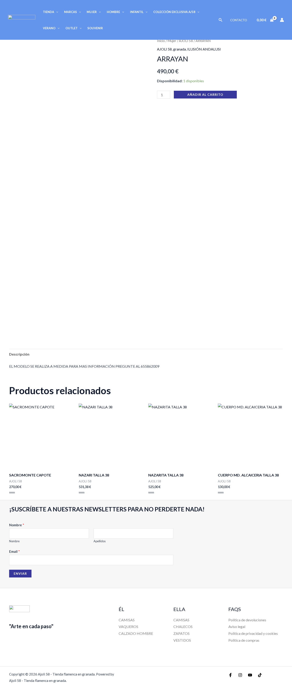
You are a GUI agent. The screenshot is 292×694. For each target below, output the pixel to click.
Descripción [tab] (19, 354)
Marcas (70, 12)
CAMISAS (127, 620)
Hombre (113, 12)
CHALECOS (183, 626)
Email (14, 551)
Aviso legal (236, 626)
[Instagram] (240, 675)
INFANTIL (136, 12)
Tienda (48, 12)
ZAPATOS (181, 633)
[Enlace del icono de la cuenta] (282, 20)
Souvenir (95, 28)
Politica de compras (243, 640)
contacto (238, 20)
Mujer (92, 12)
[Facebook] (230, 675)
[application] (56, 12)
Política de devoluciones (247, 620)
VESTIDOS (182, 640)
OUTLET (71, 28)
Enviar (20, 573)
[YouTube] (250, 675)
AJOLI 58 (186, 41)
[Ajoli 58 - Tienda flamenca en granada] (21, 19)
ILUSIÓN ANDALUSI (204, 49)
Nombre (16, 525)
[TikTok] (260, 675)
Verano (49, 28)
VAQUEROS (128, 626)
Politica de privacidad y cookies (253, 633)
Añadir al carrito (205, 94)
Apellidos (100, 541)
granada (179, 49)
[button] (221, 20)
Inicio (161, 41)
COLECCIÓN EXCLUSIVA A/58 (174, 12)
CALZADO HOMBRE (136, 633)
